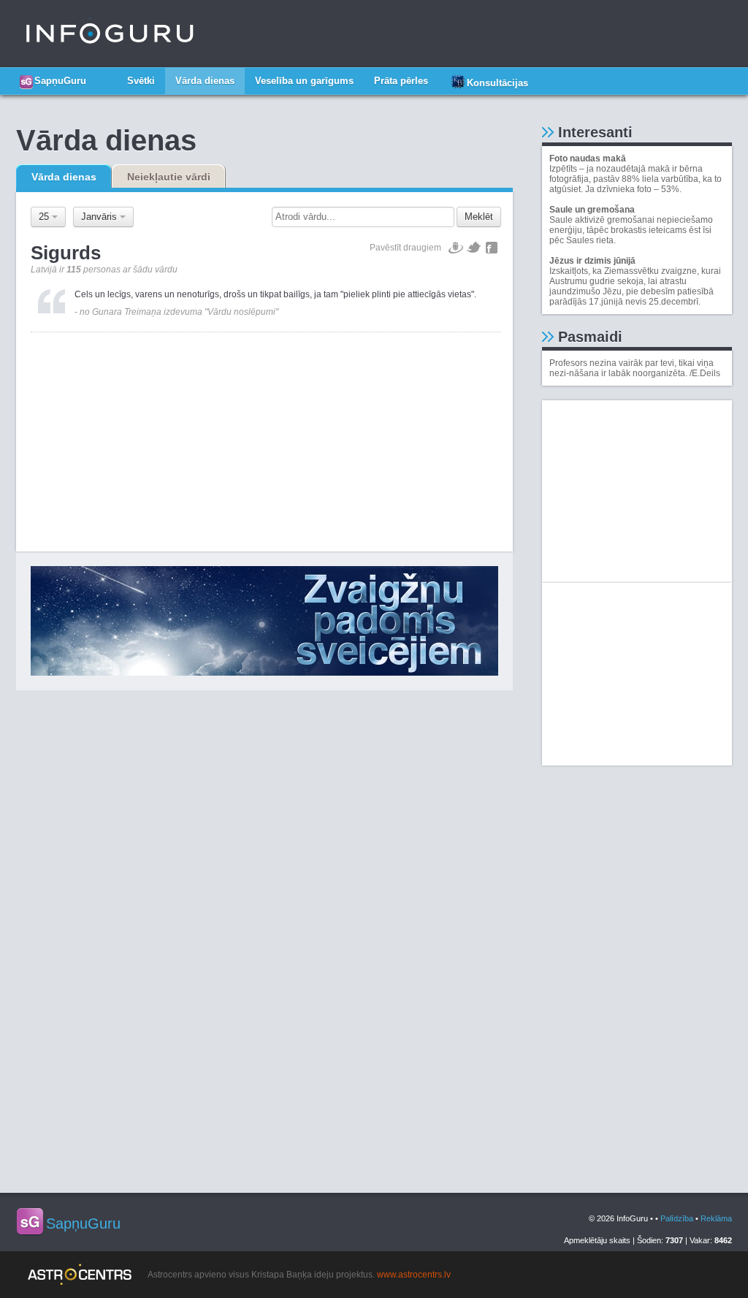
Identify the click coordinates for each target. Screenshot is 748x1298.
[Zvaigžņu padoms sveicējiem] (264, 621)
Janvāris (100, 216)
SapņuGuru (60, 80)
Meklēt (479, 216)
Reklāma (716, 1218)
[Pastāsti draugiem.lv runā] (456, 247)
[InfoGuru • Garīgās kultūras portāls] (110, 34)
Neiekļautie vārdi (168, 177)
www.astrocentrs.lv (414, 1275)
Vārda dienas (204, 80)
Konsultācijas (497, 82)
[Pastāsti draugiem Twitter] (474, 247)
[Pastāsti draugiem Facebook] (491, 247)
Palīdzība (676, 1218)
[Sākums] (106, 75)
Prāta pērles (401, 80)
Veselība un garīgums (304, 80)
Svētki (141, 80)
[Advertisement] (266, 434)
